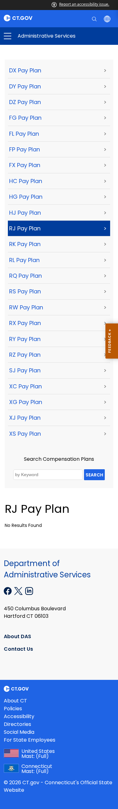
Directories (17, 724)
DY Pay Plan (25, 86)
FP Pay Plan (24, 149)
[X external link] (19, 590)
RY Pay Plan (25, 339)
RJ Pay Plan (25, 228)
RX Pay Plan (25, 323)
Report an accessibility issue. (84, 4)
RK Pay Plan (25, 244)
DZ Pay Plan (25, 102)
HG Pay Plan (25, 197)
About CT (15, 700)
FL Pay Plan (24, 134)
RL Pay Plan (24, 260)
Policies (13, 708)
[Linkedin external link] (29, 590)
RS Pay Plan (25, 291)
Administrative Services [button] (33, 36)
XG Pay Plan (25, 402)
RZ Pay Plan (25, 355)
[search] (95, 18)
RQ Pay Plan (25, 276)
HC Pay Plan (25, 181)
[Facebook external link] (8, 590)
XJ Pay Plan (25, 418)
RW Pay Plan (26, 307)
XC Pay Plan (25, 386)
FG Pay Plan (25, 118)
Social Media (19, 732)
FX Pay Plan (24, 165)
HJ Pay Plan (25, 213)
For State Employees (29, 739)
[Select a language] (108, 18)
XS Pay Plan (25, 434)
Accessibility (19, 716)
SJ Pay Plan (25, 370)
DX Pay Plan (25, 70)
